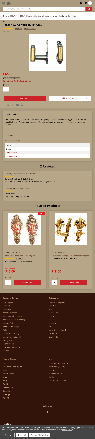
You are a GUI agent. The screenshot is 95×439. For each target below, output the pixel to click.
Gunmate (6, 391)
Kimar (5, 377)
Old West (52, 306)
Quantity (8, 278)
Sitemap (6, 351)
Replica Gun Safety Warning (14, 319)
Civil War (52, 316)
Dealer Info (53, 337)
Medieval (52, 323)
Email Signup (8, 302)
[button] (85, 424)
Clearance (53, 333)
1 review (19, 259)
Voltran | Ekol (8, 373)
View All (6, 398)
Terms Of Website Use (12, 347)
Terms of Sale (8, 344)
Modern (52, 309)
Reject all (22, 435)
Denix (5, 363)
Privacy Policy (8, 340)
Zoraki (5, 384)
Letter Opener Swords (58, 330)
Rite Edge (6, 394)
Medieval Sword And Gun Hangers (20, 255)
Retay (5, 380)
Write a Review (30, 28)
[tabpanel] (24, 250)
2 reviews (18, 28)
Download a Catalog (11, 333)
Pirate (51, 326)
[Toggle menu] (3, 3)
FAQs (5, 330)
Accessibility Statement (12, 337)
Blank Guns (53, 313)
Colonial (52, 319)
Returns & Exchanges (11, 326)
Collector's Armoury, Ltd (12, 367)
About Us (6, 306)
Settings (8, 435)
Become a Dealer (10, 313)
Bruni (5, 370)
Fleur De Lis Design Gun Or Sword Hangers (70, 255)
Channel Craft (8, 387)
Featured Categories (57, 302)
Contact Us (7, 309)
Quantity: (6, 85)
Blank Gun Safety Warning (13, 316)
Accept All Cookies (39, 435)
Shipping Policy (8, 323)
